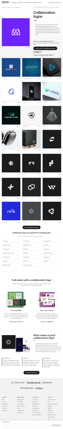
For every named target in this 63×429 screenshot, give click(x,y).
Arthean (5, 78)
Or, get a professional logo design (42, 55)
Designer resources (52, 414)
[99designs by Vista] (5, 2)
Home (3, 7)
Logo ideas (50, 410)
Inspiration (35, 2)
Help (49, 419)
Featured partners (51, 416)
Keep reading (17, 365)
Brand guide (34, 406)
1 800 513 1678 (53, 2)
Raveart (45, 102)
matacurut (28, 47)
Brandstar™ (46, 78)
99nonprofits (4, 410)
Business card (35, 401)
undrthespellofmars (27, 78)
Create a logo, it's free (15, 321)
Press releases (5, 403)
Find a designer (28, 2)
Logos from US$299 (46, 321)
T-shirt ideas (50, 412)
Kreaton (25, 102)
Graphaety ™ (26, 126)
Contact (3, 401)
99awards (50, 406)
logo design (56, 32)
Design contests (20, 399)
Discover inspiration (21, 406)
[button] (60, 421)
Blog (49, 401)
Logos (12, 7)
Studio (40, 2)
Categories (13, 2)
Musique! (5, 102)
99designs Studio (20, 410)
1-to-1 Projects (20, 401)
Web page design (36, 403)
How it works (20, 2)
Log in (59, 2)
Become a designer (52, 399)
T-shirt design (35, 410)
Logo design (34, 399)
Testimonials (4, 408)
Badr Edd (5, 222)
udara (5, 126)
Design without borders (52, 403)
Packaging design (36, 408)
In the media (4, 406)
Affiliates (49, 408)
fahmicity (18, 352)
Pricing (18, 408)
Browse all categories (36, 414)
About (3, 399)
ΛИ (44, 126)
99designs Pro (20, 412)
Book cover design (36, 412)
